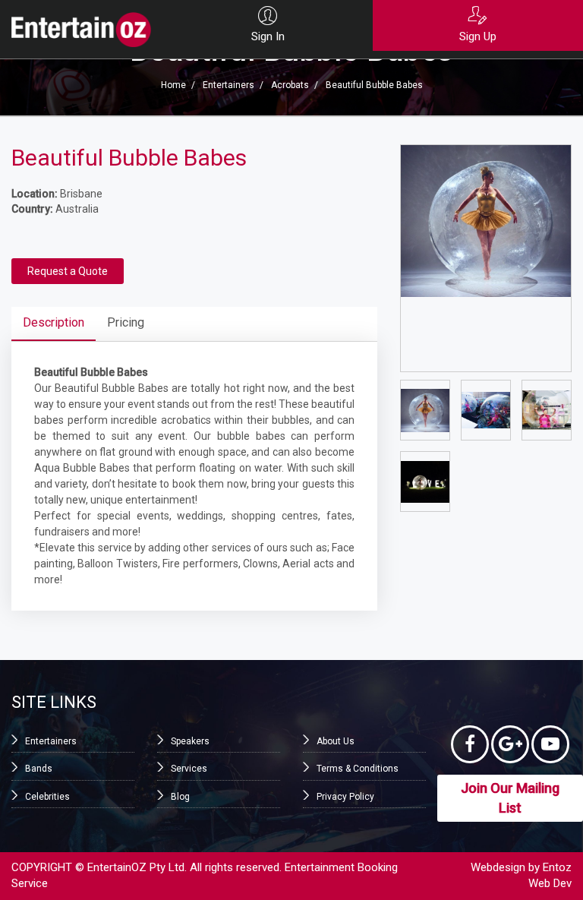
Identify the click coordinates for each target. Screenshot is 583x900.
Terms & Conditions (358, 768)
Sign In (268, 36)
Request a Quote (67, 271)
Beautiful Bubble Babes (374, 85)
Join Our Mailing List (510, 798)
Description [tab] (53, 322)
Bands (38, 768)
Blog (180, 796)
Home (173, 85)
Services (189, 768)
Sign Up (477, 36)
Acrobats (290, 85)
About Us (336, 741)
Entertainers (228, 85)
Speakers (190, 741)
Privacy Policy (345, 796)
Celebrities (47, 796)
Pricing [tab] (125, 322)
